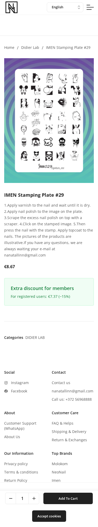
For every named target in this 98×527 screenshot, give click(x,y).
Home (9, 47)
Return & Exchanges (69, 439)
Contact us (61, 382)
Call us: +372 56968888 (72, 399)
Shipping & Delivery (69, 431)
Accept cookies (49, 516)
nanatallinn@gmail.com (72, 390)
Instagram (20, 382)
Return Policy (15, 480)
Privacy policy (16, 463)
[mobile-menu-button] (90, 7)
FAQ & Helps (62, 423)
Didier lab (30, 47)
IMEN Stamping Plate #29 (68, 47)
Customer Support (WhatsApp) (20, 426)
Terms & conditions (21, 472)
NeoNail (59, 472)
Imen (56, 480)
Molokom (60, 463)
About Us (12, 436)
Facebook (19, 390)
